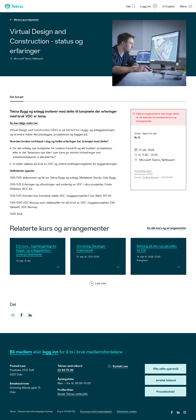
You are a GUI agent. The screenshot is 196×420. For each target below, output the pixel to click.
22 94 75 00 (65, 370)
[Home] (13, 6)
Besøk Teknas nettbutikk (73, 393)
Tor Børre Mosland (150, 177)
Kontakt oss (120, 366)
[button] (130, 6)
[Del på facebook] (22, 315)
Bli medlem (21, 351)
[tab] (16, 98)
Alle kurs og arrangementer (26, 19)
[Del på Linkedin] (30, 315)
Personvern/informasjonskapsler (96, 411)
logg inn (50, 351)
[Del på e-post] (13, 315)
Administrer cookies (127, 411)
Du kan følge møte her (24, 123)
